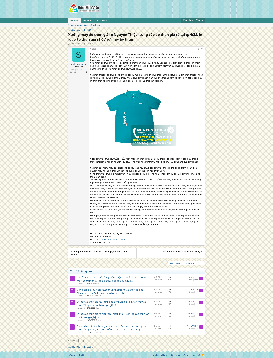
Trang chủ (195, 355)
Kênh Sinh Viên (78, 355)
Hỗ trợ (186, 355)
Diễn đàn (74, 20)
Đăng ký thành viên (92, 25)
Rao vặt (99, 283)
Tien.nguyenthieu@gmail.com (110, 239)
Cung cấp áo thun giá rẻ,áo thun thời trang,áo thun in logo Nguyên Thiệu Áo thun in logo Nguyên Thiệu (110, 291)
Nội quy (164, 355)
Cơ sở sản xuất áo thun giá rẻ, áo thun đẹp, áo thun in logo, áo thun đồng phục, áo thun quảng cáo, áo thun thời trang (112, 327)
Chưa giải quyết (75, 25)
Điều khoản (175, 355)
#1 (202, 49)
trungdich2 (81, 283)
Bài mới (87, 20)
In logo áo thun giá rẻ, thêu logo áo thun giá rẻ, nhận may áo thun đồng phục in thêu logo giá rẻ (111, 303)
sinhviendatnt (76, 43)
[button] (93, 20)
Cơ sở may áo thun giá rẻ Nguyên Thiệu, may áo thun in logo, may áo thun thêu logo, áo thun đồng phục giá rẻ (111, 279)
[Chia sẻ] (198, 49)
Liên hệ (155, 355)
